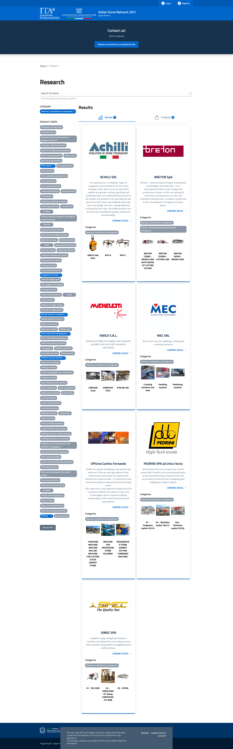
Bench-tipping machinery (51, 155)
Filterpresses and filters (51, 260)
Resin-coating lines (66, 387)
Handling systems (163, 386)
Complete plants (68, 191)
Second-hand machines (50, 403)
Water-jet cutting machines (52, 505)
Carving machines (48, 181)
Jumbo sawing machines (51, 294)
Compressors (46, 196)
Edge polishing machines (65, 245)
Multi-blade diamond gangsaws (54, 338)
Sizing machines (47, 418)
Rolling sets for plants (50, 392)
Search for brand (50, 93)
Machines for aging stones (51, 309)
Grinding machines (48, 289)
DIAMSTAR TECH (108, 389)
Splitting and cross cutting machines (56, 433)
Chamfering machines (50, 191)
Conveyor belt (66, 206)
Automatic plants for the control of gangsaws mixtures (55, 139)
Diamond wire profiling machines (54, 234)
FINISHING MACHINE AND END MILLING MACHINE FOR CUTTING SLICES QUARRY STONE (93, 553)
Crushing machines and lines (147, 387)
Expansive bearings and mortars (54, 255)
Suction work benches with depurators (56, 461)
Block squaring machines (51, 160)
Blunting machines (65, 165)
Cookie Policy (158, 733)
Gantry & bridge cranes (50, 279)
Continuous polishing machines (53, 201)
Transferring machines (50, 480)
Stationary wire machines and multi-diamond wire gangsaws (56, 445)
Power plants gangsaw (50, 362)
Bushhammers (47, 170)
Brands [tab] (110, 117)
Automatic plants (48, 132)
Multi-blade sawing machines (53, 343)
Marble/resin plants (49, 324)
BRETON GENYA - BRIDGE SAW (178, 256)
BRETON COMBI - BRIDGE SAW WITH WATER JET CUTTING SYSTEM (147, 261)
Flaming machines (48, 265)
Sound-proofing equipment (52, 423)
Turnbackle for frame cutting (52, 485)
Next (134, 247)
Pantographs (47, 348)
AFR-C (123, 255)
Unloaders (46, 490)
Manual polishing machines (52, 318)
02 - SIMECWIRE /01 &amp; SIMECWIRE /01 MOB (108, 694)
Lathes (69, 294)
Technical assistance (49, 467)
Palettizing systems (178, 386)
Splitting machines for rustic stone (55, 438)
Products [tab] (167, 117)
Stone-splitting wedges (50, 456)
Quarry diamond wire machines (53, 382)
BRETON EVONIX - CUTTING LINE (162, 256)
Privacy (145, 733)
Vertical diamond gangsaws (52, 495)
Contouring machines (49, 206)
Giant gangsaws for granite (52, 284)
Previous (83, 247)
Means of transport (49, 329)
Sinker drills (65, 413)
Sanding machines (48, 397)
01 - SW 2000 (93, 688)
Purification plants (48, 377)
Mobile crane (65, 329)
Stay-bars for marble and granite (54, 451)
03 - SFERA (123, 688)
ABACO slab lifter (93, 257)
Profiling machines (48, 367)
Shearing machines (48, 413)
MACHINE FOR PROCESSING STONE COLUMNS (108, 547)
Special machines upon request (53, 428)
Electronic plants (48, 250)
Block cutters (70, 155)
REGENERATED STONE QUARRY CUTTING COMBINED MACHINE (123, 549)
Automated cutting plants (51, 127)
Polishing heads (67, 353)
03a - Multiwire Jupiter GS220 (177, 525)
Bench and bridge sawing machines (55, 150)
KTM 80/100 (123, 387)
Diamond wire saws (49, 239)
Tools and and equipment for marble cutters (55, 473)
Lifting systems (47, 299)
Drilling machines (67, 239)
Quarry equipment (48, 387)
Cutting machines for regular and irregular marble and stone (58, 218)
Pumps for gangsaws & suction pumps (57, 372)
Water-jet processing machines (53, 510)
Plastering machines (63, 348)
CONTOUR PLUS (93, 389)
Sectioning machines (49, 408)
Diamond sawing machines (52, 229)
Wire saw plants (61, 515)
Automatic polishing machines (53, 145)
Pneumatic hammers (49, 353)
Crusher (46, 211)
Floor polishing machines (51, 270)
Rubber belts (67, 392)
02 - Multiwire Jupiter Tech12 (162, 524)
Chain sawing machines (50, 186)
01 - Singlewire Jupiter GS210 (147, 525)
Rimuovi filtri (48, 527)
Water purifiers (47, 500)
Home (43, 66)
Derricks (46, 224)
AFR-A (108, 255)
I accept (161, 736)
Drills (46, 245)
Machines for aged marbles (52, 304)
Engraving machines (66, 250)
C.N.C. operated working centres (54, 175)
